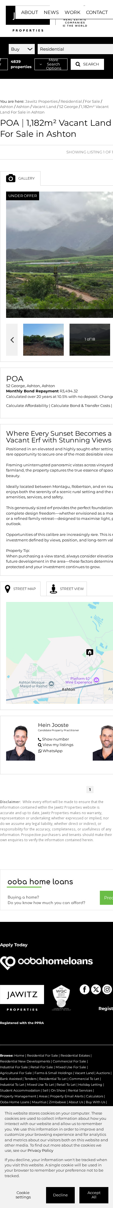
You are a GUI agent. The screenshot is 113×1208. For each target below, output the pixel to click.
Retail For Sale (41, 1067)
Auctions (103, 1073)
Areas (43, 1096)
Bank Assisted (11, 1079)
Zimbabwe (57, 1102)
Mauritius (39, 1102)
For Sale (92, 101)
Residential (71, 101)
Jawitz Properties (41, 101)
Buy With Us (95, 1102)
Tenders (30, 1079)
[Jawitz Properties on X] (96, 989)
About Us (76, 1102)
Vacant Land (44, 106)
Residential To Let (53, 1079)
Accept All (94, 1195)
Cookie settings (23, 1195)
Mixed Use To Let (40, 1085)
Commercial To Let (84, 1079)
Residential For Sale (42, 1055)
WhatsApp (53, 751)
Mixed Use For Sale (71, 1067)
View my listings (58, 745)
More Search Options (53, 64)
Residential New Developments (25, 1061)
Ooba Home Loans (14, 1102)
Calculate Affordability (27, 405)
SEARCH (91, 64)
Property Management (18, 1096)
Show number (55, 739)
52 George (68, 106)
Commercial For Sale (69, 1061)
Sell (45, 1090)
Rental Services (80, 1090)
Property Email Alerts (66, 1096)
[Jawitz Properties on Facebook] (85, 989)
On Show (58, 1090)
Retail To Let (66, 1085)
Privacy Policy (40, 1150)
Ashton (6, 106)
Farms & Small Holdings (53, 1073)
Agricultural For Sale (16, 1073)
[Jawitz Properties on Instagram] (107, 989)
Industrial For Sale (14, 1067)
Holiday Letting (90, 1085)
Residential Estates (75, 1055)
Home (19, 1055)
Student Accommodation (20, 1090)
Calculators (94, 1096)
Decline (60, 1195)
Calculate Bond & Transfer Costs (80, 405)
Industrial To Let (12, 1085)
